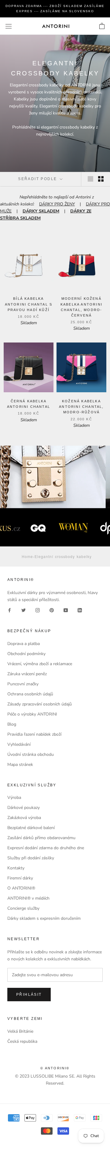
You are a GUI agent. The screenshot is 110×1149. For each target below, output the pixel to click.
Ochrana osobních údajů (30, 694)
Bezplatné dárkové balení (31, 828)
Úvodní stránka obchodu (30, 754)
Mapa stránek (20, 764)
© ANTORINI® (54, 1068)
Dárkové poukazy (23, 807)
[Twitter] (23, 610)
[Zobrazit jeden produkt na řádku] (90, 179)
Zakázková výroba (24, 818)
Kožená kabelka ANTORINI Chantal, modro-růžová (81, 406)
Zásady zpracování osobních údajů (39, 704)
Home (27, 556)
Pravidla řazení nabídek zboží (34, 734)
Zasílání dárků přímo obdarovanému (41, 838)
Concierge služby (23, 908)
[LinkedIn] (80, 610)
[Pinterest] (52, 610)
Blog (11, 724)
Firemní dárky (20, 878)
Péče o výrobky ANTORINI (32, 714)
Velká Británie (20, 1031)
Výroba (14, 797)
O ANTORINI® (21, 888)
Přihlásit (29, 994)
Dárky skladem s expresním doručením (44, 918)
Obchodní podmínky (26, 654)
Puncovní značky (22, 684)
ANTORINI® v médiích (28, 898)
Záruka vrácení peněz (27, 674)
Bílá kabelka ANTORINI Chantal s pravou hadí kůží (29, 304)
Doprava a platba (23, 644)
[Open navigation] (9, 26)
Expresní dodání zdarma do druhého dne (45, 848)
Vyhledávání (19, 744)
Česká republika (22, 1041)
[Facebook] (9, 610)
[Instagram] (37, 610)
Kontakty (15, 868)
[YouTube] (66, 610)
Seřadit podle (38, 179)
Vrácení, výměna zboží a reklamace (39, 664)
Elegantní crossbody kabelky (63, 556)
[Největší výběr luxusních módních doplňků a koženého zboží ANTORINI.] (55, 26)
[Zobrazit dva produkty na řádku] (101, 179)
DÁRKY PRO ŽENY (57, 204)
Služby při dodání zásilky (30, 858)
